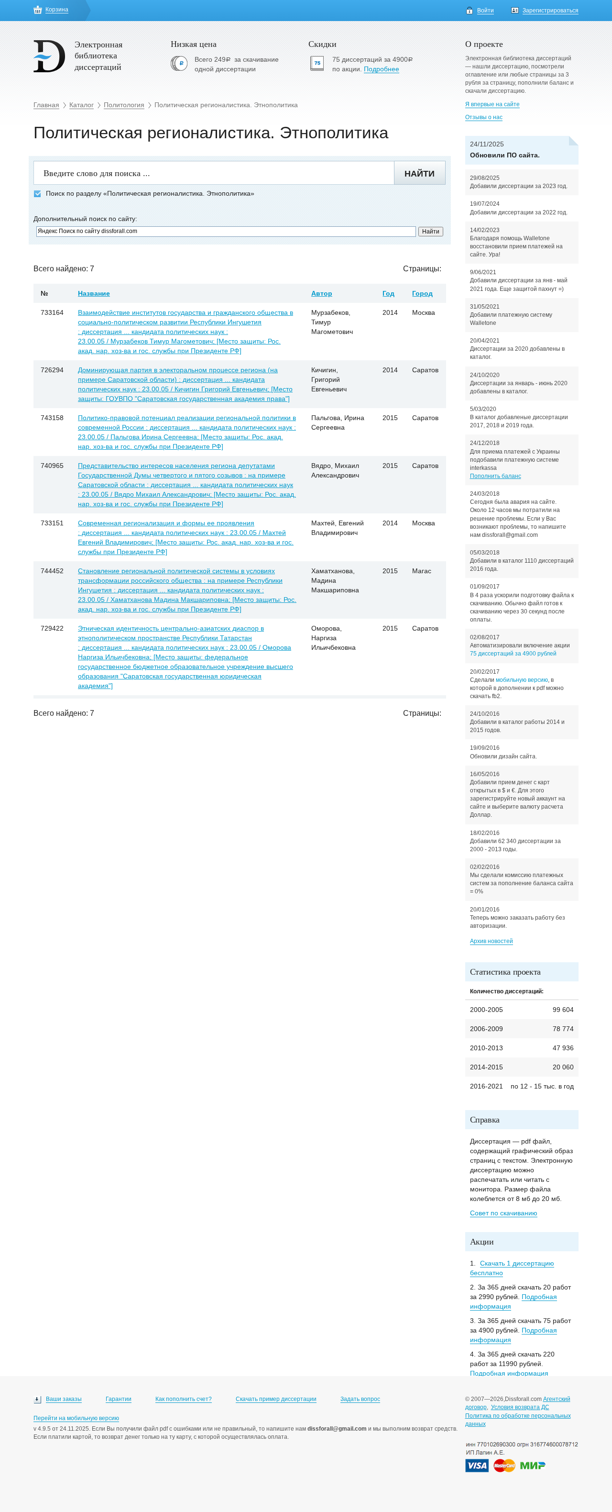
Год (388, 293)
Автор (321, 293)
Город (422, 293)
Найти (419, 173)
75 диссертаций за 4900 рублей (513, 653)
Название (94, 293)
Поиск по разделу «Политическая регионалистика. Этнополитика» (150, 193)
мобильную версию (522, 680)
